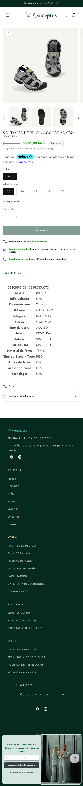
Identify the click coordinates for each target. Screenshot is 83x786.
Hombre (13, 486)
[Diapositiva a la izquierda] (4, 118)
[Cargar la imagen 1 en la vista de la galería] (19, 117)
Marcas (13, 509)
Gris (12, 177)
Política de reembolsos (26, 665)
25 (10, 192)
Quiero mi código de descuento (21, 765)
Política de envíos (22, 672)
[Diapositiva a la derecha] (79, 118)
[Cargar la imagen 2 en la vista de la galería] (41, 117)
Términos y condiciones (26, 657)
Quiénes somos (19, 613)
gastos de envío (14, 148)
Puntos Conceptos (22, 620)
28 (51, 192)
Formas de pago (20, 561)
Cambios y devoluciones (27, 584)
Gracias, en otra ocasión (22, 772)
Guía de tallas (12, 273)
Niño (11, 501)
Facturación (17, 576)
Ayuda (12, 524)
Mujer (12, 479)
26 (24, 192)
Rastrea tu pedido (22, 545)
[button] (7, 15)
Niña (11, 494)
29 (64, 192)
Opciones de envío (22, 568)
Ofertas (14, 517)
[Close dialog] (78, 738)
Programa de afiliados (25, 628)
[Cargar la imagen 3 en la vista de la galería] (63, 117)
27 (37, 192)
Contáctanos (18, 591)
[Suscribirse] (62, 694)
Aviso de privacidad (23, 649)
